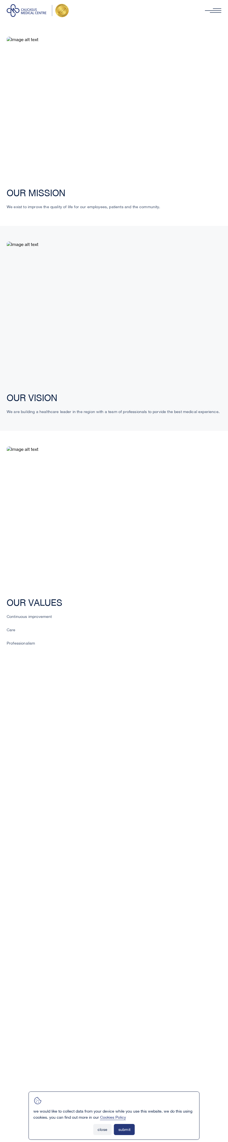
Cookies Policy (113, 1118)
